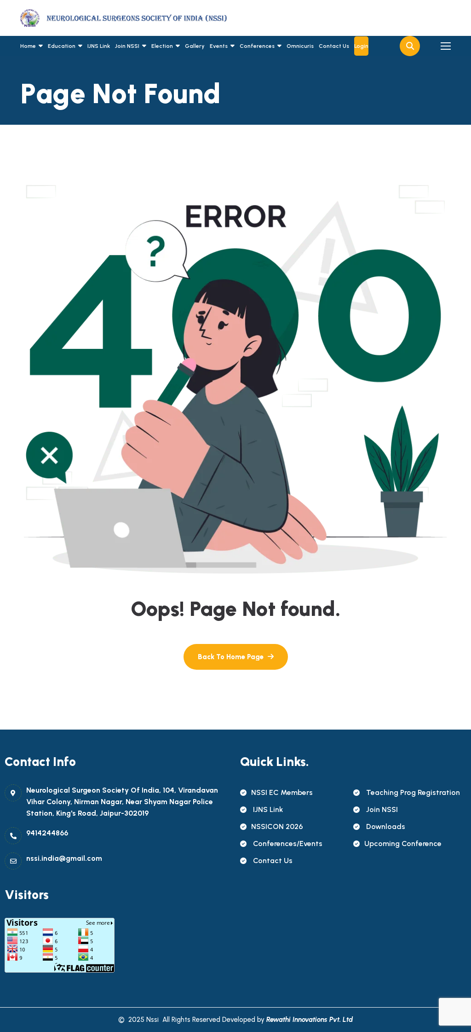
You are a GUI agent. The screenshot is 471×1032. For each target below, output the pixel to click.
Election (162, 46)
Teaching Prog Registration (412, 792)
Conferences (257, 46)
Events (219, 46)
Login (361, 46)
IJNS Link (98, 46)
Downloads (384, 826)
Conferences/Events (286, 843)
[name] (61, 18)
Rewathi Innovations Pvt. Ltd (309, 1019)
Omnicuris (300, 46)
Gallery (195, 46)
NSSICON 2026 (277, 826)
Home (28, 46)
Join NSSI (127, 46)
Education (61, 46)
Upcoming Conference (403, 843)
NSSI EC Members (282, 792)
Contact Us (334, 46)
